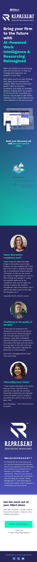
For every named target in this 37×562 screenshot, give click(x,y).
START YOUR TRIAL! (18, 524)
